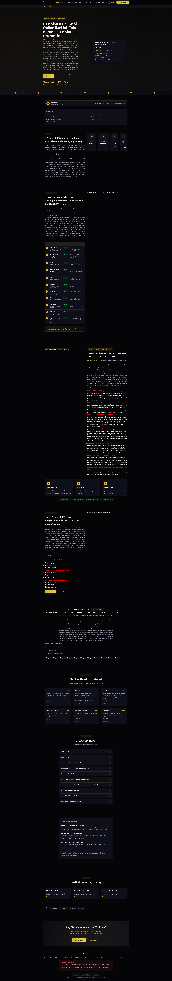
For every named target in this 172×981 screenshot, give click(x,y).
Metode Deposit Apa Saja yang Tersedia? (86, 801)
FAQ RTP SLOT (91, 119)
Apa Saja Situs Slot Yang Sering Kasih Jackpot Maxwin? (86, 779)
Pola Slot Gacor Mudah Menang (54, 121)
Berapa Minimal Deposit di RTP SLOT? (86, 790)
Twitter (63, 908)
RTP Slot (45, 40)
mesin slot (104, 636)
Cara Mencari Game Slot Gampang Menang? (86, 773)
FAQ (90, 957)
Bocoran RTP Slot (65, 957)
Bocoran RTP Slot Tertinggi (53, 116)
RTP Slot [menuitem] (64, 2)
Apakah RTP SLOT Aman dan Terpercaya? (86, 795)
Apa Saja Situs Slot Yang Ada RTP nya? (86, 762)
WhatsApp (72, 908)
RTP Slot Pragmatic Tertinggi (94, 114)
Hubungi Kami (124, 957)
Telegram (82, 908)
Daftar (49, 76)
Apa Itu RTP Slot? (86, 751)
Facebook (55, 908)
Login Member (63, 76)
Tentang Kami (96, 957)
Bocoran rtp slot (49, 208)
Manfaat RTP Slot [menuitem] (87, 2)
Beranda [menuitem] (58, 2)
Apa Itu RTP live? (86, 757)
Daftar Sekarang (123, 2)
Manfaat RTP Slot (75, 957)
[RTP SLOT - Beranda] (47, 2)
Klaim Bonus (51, 591)
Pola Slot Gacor (84, 957)
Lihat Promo (63, 591)
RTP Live (57, 957)
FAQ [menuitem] (103, 2)
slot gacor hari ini (94, 360)
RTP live (47, 145)
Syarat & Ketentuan (115, 957)
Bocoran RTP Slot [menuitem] (78, 2)
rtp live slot (50, 527)
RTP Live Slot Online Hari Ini (53, 114)
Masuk (113, 2)
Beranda (46, 957)
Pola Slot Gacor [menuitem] (97, 2)
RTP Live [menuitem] (70, 2)
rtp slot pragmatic (66, 615)
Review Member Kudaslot (93, 116)
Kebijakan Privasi (105, 957)
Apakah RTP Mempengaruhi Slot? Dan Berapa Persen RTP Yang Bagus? (86, 784)
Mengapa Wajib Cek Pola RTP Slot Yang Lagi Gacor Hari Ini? (86, 768)
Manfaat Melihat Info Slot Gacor (54, 119)
